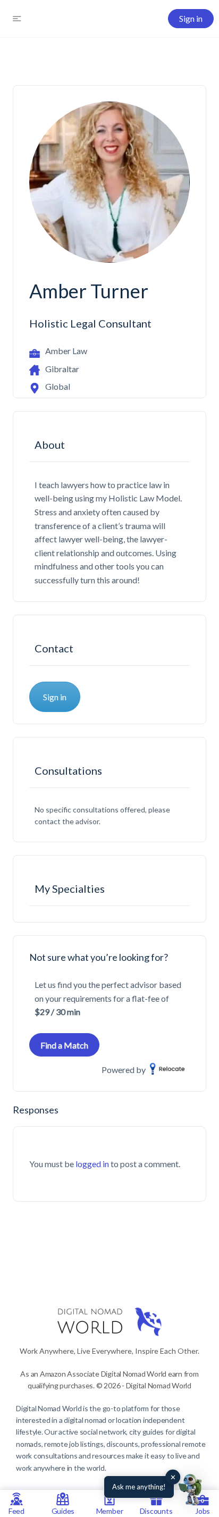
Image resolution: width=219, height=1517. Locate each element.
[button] (191, 1489)
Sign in (191, 18)
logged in (92, 1164)
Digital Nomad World (48, 1408)
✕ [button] (173, 1477)
